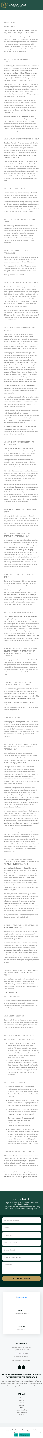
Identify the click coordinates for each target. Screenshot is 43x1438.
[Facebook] (19, 1367)
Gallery (21, 1405)
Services (21, 1403)
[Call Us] (21, 1322)
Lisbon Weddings (21, 1412)
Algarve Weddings (21, 1410)
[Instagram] (23, 1367)
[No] (41, 1433)
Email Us (21, 1310)
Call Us (21, 1327)
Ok (16, 1435)
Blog (21, 1407)
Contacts (21, 1415)
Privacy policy (24, 1435)
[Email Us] (21, 1306)
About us (21, 1400)
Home (21, 1398)
